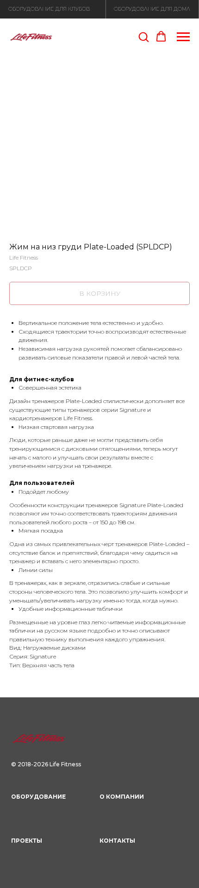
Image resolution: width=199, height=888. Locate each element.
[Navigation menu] (183, 37)
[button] (143, 36)
